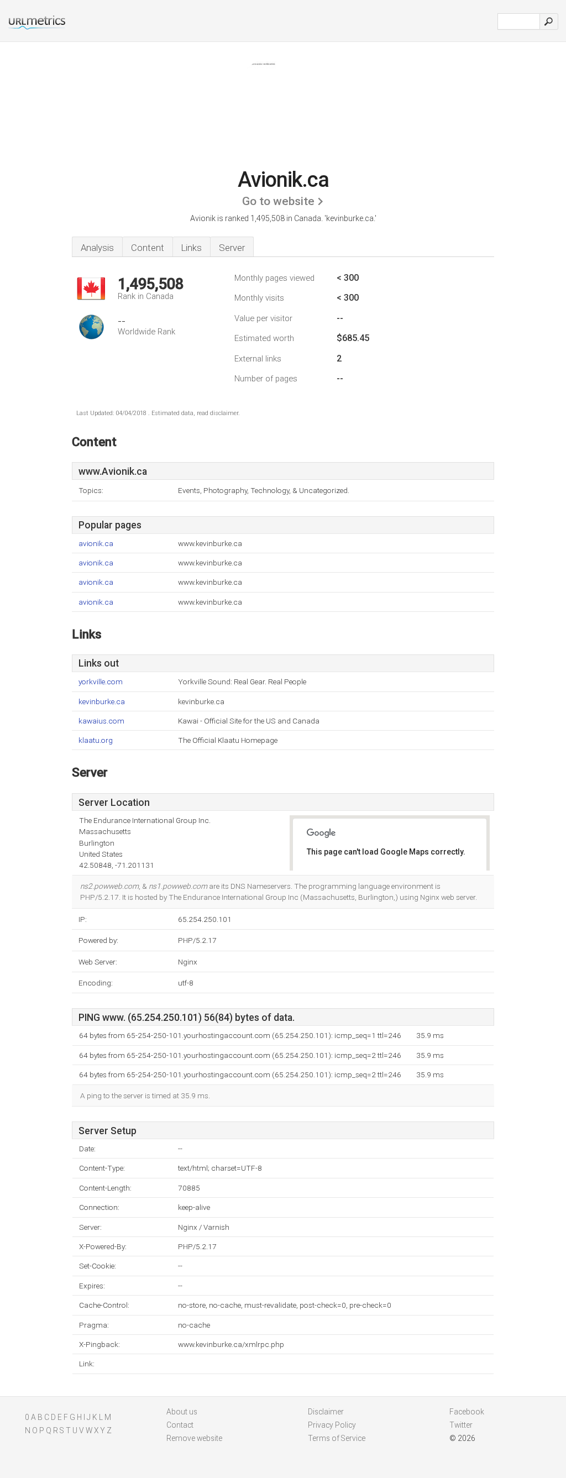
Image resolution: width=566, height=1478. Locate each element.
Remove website (194, 1438)
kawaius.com (101, 721)
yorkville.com (100, 682)
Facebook (466, 1411)
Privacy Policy (332, 1425)
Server (232, 247)
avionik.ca (95, 543)
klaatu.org (95, 740)
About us (181, 1411)
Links (191, 247)
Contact (179, 1425)
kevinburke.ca (101, 702)
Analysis (97, 247)
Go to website (278, 201)
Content (147, 247)
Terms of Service (336, 1438)
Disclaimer (326, 1411)
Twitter (461, 1425)
